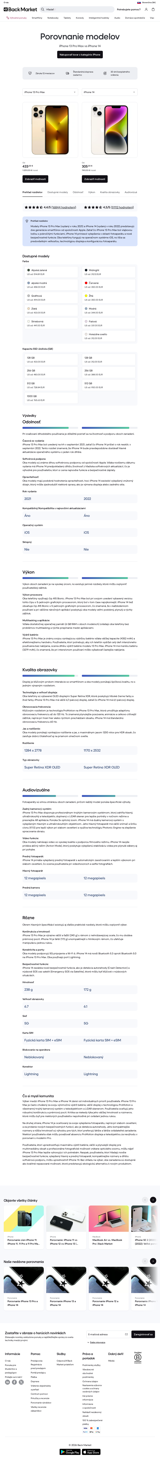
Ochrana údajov (90, 1381)
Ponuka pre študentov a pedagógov (11, 1369)
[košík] (153, 9)
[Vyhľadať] (42, 9)
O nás (8, 1360)
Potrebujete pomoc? (129, 9)
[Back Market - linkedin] (7, 1382)
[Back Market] (20, 9)
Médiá (111, 1360)
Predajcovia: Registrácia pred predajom (38, 1364)
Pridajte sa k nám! (13, 1377)
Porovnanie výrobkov (41, 1402)
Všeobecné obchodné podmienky (88, 1373)
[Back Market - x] (21, 1382)
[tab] (32, 192)
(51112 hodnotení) (122, 207)
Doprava (35, 1381)
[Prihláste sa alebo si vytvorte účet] (146, 9)
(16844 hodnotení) (63, 207)
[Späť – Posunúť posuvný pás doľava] (145, 1200)
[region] (80, 1228)
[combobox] (50, 92)
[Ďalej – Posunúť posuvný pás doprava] (153, 1200)
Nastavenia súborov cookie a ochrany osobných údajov (92, 1388)
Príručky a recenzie (40, 1398)
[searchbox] (79, 9)
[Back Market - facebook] (14, 1382)
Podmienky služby (91, 1365)
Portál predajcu (38, 1372)
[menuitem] (37, 17)
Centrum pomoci (39, 1393)
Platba (34, 1377)
